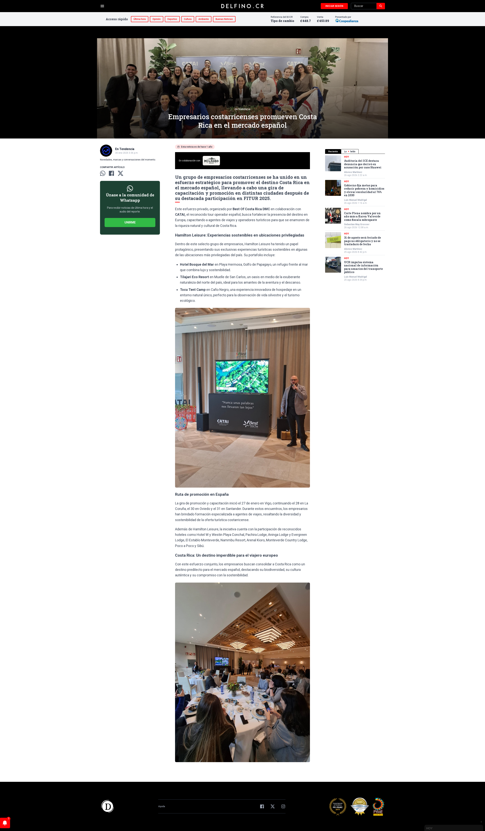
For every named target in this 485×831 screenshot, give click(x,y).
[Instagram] (283, 806)
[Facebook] (262, 806)
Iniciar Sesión (334, 6)
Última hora (140, 19)
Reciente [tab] (333, 151)
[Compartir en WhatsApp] (102, 173)
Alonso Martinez (353, 172)
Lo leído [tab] (349, 151)
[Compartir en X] (120, 173)
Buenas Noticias (224, 19)
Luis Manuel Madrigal (355, 200)
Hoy (346, 157)
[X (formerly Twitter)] (272, 806)
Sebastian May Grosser (356, 224)
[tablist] (355, 151)
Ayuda (161, 806)
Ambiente (203, 19)
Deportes (172, 19)
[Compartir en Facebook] (111, 173)
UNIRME (130, 222)
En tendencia (242, 109)
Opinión (157, 19)
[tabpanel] (355, 218)
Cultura (188, 19)
